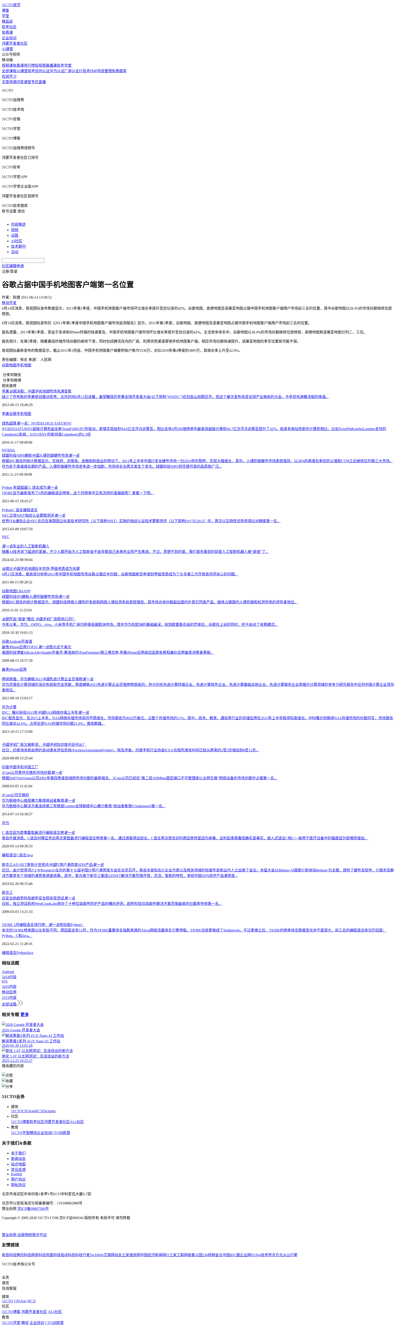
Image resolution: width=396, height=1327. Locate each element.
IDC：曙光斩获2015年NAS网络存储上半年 (45, 712)
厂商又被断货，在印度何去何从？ (44, 745)
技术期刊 (18, 246)
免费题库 (119, 71)
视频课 (7, 65)
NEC (5, 537)
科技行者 (82, 1255)
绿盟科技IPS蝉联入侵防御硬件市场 (35, 597)
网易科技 (38, 1255)
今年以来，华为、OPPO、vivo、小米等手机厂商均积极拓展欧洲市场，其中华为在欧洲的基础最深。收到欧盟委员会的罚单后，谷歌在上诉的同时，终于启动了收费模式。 (140, 624)
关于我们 (18, 1153)
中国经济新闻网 (153, 1255)
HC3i (39, 1111)
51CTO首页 (11, 5)
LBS (19, 591)
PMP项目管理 (101, 71)
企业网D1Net (250, 1255)
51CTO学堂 (20, 1133)
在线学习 (9, 76)
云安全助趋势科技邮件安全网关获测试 (38, 898)
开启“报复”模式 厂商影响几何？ (39, 619)
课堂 (27, 82)
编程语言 (30, 510)
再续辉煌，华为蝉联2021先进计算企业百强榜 (48, 679)
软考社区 (9, 27)
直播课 (51, 65)
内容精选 (18, 224)
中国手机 (16, 767)
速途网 (134, 1255)
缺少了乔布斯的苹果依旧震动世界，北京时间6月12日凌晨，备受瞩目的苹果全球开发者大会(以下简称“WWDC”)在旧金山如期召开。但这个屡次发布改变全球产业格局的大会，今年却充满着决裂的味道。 (165, 397)
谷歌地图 (9, 365)
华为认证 (57, 71)
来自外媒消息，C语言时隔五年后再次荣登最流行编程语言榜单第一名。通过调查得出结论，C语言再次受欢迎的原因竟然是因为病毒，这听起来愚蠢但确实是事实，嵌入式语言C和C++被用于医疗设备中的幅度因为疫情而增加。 (185, 838)
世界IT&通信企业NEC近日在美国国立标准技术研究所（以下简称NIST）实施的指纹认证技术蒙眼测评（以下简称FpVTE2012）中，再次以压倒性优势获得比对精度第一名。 (141, 521)
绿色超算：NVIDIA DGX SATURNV (37, 423)
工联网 (182, 1255)
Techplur (49, 1111)
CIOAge (28, 1111)
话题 (14, 235)
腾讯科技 (23, 1255)
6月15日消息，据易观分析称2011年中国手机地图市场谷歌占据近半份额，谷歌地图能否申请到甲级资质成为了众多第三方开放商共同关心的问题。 (120, 574)
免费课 (7, 32)
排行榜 (29, 65)
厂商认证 (71, 71)
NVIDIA (8, 450)
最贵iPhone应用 (14, 669)
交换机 (23, 795)
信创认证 (42, 71)
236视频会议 (212, 1255)
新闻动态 (18, 1159)
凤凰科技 (53, 1255)
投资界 (266, 1255)
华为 (5, 707)
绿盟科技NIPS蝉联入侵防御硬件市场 (41, 455)
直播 (42, 82)
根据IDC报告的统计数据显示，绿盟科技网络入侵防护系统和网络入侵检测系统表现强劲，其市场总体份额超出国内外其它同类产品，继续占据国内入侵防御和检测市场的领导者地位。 (150, 602)
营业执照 (9, 1235)
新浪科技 (9, 1255)
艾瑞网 (109, 1255)
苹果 (5, 414)
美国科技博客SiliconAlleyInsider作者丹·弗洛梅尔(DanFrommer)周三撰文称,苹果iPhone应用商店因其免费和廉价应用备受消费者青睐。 (108, 652)
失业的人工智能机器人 (26, 546)
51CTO (16, 1111)
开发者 (26, 641)
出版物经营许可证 (32, 1235)
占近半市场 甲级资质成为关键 (41, 569)
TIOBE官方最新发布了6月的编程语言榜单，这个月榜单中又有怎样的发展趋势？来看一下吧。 (78, 493)
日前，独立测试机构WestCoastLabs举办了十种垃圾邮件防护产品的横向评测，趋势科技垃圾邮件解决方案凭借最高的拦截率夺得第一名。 (112, 904)
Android (15, 641)
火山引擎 (290, 1255)
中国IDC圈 (231, 1255)
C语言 (21, 855)
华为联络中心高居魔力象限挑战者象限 (38, 800)
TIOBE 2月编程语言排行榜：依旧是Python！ (43, 925)
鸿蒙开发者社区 (15, 43)
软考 (31, 71)
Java (29, 855)
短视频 (40, 65)
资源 (12, 82)
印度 (5, 767)
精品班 (7, 21)
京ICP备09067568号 (33, 1209)
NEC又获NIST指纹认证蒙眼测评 (33, 515)
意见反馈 (18, 1170)
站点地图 (18, 1164)
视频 (14, 230)
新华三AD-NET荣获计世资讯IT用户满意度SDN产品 (53, 865)
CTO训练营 (61, 1133)
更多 (24, 1014)
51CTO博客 (20, 1122)
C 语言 (17, 510)
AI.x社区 (77, 1122)
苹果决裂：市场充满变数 (37, 391)
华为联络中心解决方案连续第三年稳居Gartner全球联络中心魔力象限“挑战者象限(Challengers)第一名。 (84, 806)
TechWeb (97, 1255)
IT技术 (84, 71)
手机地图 (23, 365)
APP (26, 591)
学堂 (5, 16)
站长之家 (122, 1255)
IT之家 (171, 1255)
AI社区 (16, 241)
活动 (14, 252)
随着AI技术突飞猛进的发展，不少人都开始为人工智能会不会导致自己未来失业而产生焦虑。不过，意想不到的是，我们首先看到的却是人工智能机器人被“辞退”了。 (135, 552)
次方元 (277, 1255)
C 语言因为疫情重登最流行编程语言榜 (38, 833)
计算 (12, 707)
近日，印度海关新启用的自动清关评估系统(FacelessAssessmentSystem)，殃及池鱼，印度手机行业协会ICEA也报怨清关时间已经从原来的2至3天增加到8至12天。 (131, 750)
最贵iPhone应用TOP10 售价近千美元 (36, 647)
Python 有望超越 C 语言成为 (30, 487)
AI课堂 (7, 49)
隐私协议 (18, 1185)
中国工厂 (31, 767)
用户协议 (18, 1179)
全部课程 (9, 71)
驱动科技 (67, 1255)
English (16, 1174)
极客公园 (195, 1255)
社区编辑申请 (13, 266)
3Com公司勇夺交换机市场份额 (32, 773)
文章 (5, 82)
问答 (20, 82)
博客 (5, 10)
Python (7, 510)
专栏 (34, 82)
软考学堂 (64, 65)
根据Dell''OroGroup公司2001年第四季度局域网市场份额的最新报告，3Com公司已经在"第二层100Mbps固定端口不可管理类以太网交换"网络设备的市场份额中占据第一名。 (140, 778)
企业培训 (9, 38)
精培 (33, 1133)
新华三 (7, 893)
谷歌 (12, 414)
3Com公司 (10, 795)
